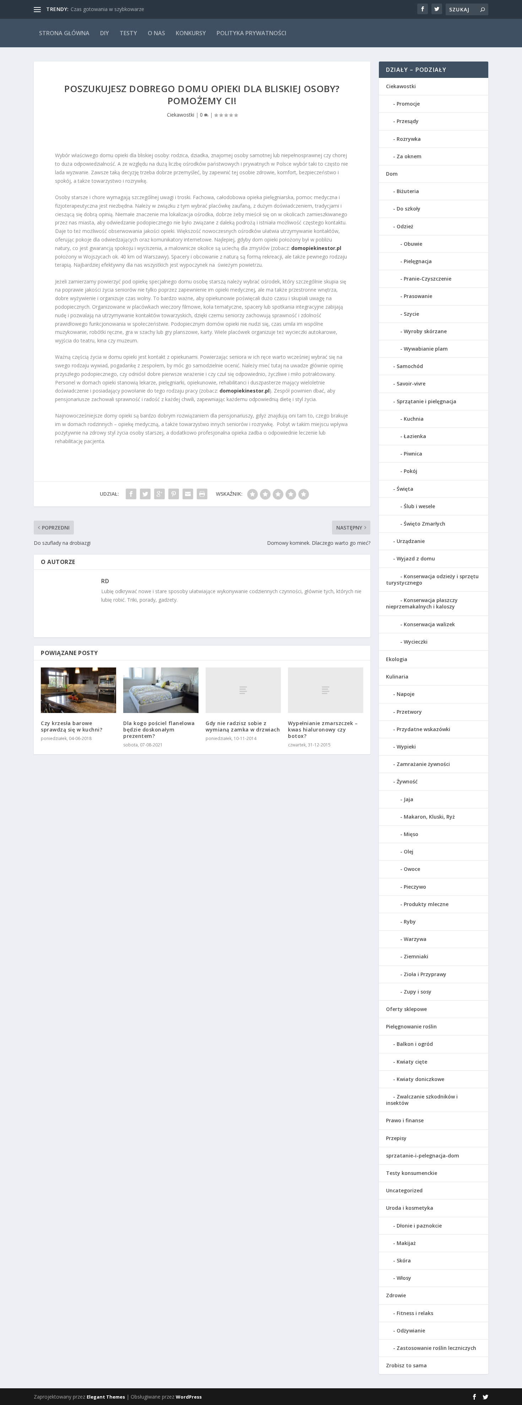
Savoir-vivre (411, 383)
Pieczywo (415, 886)
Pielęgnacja (418, 261)
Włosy (404, 1277)
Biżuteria (408, 191)
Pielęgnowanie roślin (411, 1026)
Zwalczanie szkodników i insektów (422, 1099)
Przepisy (396, 1138)
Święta (405, 488)
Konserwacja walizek (429, 624)
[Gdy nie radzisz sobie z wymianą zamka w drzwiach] (243, 690)
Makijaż (406, 1243)
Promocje (408, 103)
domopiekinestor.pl (244, 390)
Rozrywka (409, 138)
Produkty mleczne (426, 904)
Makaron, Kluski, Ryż (429, 816)
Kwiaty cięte (412, 1061)
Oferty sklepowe (406, 1009)
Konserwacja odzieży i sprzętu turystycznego (432, 579)
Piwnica (413, 453)
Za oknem (409, 156)
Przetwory (409, 711)
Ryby (410, 921)
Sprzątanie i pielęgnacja (426, 401)
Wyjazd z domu (416, 558)
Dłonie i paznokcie (419, 1225)
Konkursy (191, 33)
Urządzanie (411, 541)
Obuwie (413, 243)
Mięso (411, 834)
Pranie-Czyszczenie (427, 278)
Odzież (405, 226)
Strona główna (64, 33)
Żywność (407, 781)
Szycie (411, 313)
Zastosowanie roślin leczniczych (436, 1348)
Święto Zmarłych (424, 523)
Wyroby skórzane (425, 331)
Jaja (408, 799)
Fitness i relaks (415, 1313)
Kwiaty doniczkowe (420, 1079)
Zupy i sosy (417, 991)
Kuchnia (414, 418)
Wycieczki (416, 641)
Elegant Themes (106, 1397)
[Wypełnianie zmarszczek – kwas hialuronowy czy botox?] (325, 690)
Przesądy (408, 121)
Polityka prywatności (251, 33)
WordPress (189, 1397)
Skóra (404, 1260)
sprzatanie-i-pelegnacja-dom (422, 1155)
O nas (156, 33)
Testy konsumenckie (411, 1173)
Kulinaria (397, 676)
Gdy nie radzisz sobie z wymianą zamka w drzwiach (243, 726)
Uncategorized (404, 1190)
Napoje (405, 694)
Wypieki (406, 746)
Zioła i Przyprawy (425, 974)
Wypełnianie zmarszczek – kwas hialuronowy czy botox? (323, 729)
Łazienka (415, 436)
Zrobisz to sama (406, 1365)
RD (105, 581)
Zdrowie (396, 1295)
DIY (104, 33)
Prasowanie (418, 296)
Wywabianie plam (426, 348)
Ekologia (396, 659)
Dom (392, 173)
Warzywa (415, 939)
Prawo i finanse (405, 1120)
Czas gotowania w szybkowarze (107, 9)
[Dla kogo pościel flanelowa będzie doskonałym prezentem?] (161, 690)
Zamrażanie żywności (423, 764)
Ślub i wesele (419, 506)
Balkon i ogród (415, 1044)
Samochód (410, 366)
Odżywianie (411, 1330)
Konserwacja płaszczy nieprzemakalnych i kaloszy (422, 603)
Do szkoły (408, 208)
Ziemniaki (416, 956)
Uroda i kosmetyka (409, 1207)
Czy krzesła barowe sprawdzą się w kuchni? (71, 726)
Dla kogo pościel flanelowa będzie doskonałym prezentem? (159, 729)
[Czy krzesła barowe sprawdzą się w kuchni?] (78, 690)
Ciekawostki (180, 114)
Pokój (410, 471)
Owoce (412, 869)
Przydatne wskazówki (423, 729)
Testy (128, 33)
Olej (408, 851)
